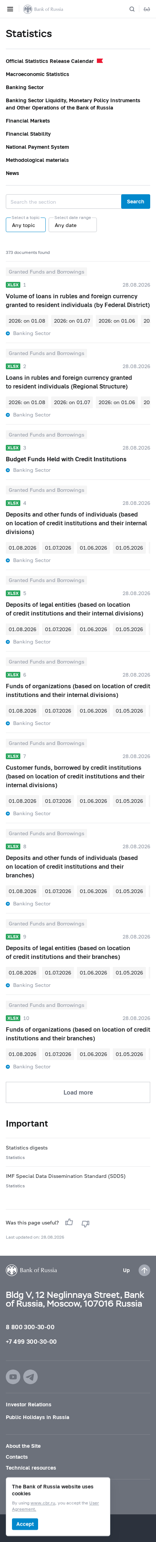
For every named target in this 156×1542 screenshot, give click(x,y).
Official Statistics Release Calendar (50, 61)
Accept (25, 1524)
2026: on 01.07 (72, 321)
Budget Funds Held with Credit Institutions (66, 458)
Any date (66, 225)
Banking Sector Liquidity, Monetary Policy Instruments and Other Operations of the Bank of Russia (73, 104)
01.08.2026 (22, 548)
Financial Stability (28, 134)
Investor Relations (29, 1404)
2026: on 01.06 (117, 321)
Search (135, 201)
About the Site (23, 1446)
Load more (78, 1092)
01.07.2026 (58, 548)
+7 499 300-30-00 (31, 1341)
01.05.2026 (129, 548)
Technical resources (31, 1468)
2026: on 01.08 (27, 321)
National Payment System (37, 147)
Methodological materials (37, 160)
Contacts (17, 1457)
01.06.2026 (93, 548)
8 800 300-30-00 (30, 1326)
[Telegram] (30, 1377)
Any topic (23, 225)
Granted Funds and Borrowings (46, 271)
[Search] (136, 9)
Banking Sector (25, 87)
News (12, 173)
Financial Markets (28, 120)
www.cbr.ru (42, 1503)
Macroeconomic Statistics (37, 74)
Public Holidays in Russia (37, 1417)
